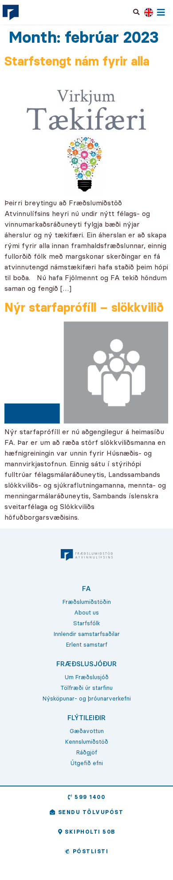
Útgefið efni (87, 762)
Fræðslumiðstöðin (87, 601)
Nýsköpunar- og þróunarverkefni (87, 698)
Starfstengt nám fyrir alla (76, 61)
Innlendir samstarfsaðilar (87, 633)
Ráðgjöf (86, 752)
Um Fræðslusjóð (87, 676)
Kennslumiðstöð (86, 741)
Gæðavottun (87, 730)
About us (86, 612)
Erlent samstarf (86, 644)
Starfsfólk (86, 623)
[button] (137, 12)
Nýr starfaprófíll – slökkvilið (84, 307)
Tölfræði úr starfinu (86, 687)
